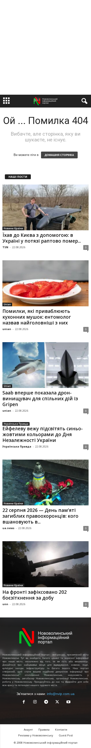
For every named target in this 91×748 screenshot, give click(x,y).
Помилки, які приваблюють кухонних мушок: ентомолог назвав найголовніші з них (36, 317)
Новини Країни (13, 228)
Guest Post (66, 735)
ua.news (8, 528)
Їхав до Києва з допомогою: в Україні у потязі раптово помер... (41, 238)
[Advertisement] (45, 47)
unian (6, 329)
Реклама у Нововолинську (35, 735)
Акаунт (28, 729)
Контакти (61, 729)
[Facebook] (23, 702)
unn (5, 604)
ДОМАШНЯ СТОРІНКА (59, 155)
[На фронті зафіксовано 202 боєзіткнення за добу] (45, 564)
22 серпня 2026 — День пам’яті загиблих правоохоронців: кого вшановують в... (40, 516)
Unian (7, 304)
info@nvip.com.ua (60, 694)
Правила (44, 729)
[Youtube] (68, 702)
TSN (5, 247)
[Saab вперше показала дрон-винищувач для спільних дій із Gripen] (45, 365)
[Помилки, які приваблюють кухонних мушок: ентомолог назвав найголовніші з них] (45, 283)
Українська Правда (16, 423)
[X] (57, 702)
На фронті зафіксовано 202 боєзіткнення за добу (34, 595)
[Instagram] (35, 702)
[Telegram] (46, 702)
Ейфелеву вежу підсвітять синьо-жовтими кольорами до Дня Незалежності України (42, 434)
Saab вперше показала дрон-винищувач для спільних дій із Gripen (40, 399)
